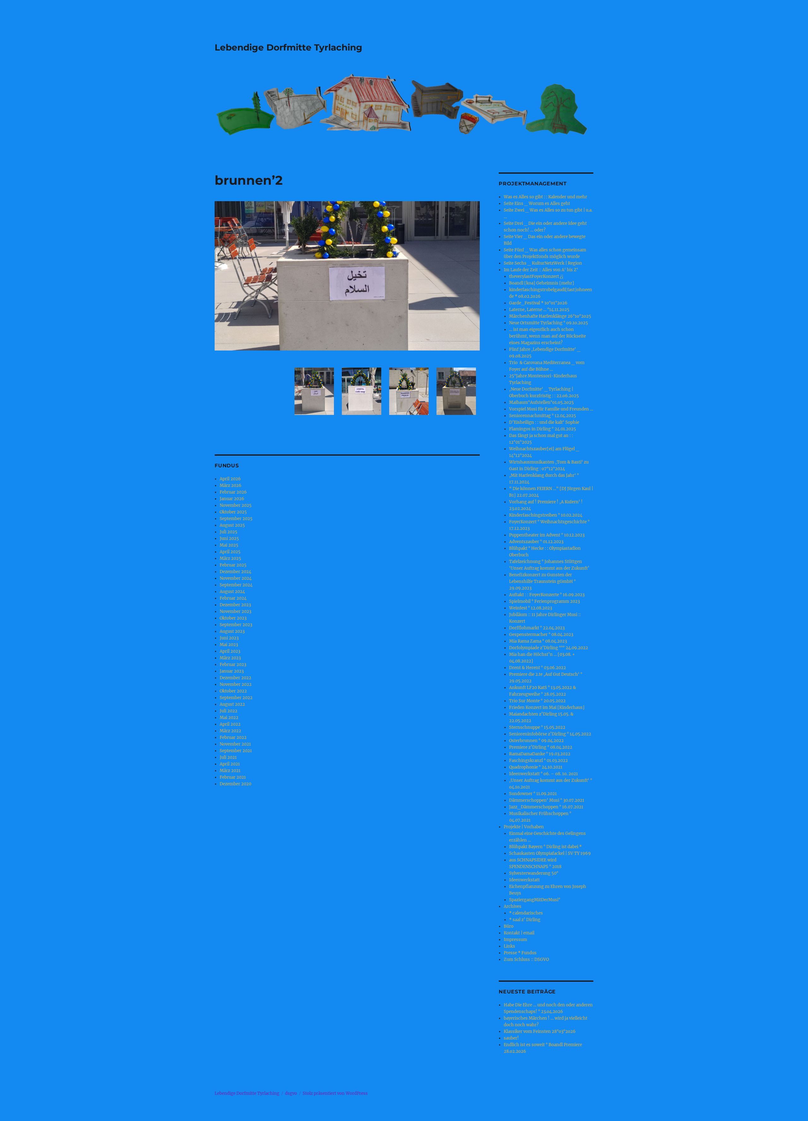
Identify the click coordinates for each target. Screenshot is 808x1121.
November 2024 (236, 578)
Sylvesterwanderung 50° (533, 873)
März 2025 (230, 558)
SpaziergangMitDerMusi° (534, 899)
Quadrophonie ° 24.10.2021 (535, 767)
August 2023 (232, 631)
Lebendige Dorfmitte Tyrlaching (288, 47)
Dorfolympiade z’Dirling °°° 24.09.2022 (548, 647)
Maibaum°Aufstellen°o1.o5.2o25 (541, 402)
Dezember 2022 (235, 677)
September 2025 (236, 518)
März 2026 (230, 485)
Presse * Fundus (520, 953)
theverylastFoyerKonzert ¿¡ (536, 276)
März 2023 (230, 658)
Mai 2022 (229, 717)
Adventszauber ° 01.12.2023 (536, 541)
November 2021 (235, 744)
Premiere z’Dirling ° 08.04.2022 (540, 747)
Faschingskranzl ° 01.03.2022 (538, 760)
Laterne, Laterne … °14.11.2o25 (539, 309)
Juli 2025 (228, 532)
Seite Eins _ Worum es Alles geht (537, 203)
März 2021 (230, 770)
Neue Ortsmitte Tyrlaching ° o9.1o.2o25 (548, 323)
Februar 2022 (233, 737)
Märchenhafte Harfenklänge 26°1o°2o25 (550, 316)
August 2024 (232, 591)
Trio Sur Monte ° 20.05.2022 (537, 701)
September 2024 (236, 585)
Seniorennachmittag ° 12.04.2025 (542, 415)
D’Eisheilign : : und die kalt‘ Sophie (544, 422)
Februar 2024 (233, 598)
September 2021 (236, 750)
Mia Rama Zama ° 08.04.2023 (538, 641)
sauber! (511, 1038)
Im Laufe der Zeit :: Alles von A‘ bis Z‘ (541, 270)
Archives (512, 906)
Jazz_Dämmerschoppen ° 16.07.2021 (546, 807)
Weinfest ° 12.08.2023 (530, 608)
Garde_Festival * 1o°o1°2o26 (538, 303)
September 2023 (236, 624)
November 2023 (235, 611)
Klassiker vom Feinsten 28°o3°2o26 (540, 1031)
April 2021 (230, 764)
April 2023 (230, 651)
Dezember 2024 (235, 571)
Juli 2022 (228, 711)
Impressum (515, 939)
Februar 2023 (233, 664)
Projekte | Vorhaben (524, 827)
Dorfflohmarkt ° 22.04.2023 (537, 628)
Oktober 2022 (233, 691)
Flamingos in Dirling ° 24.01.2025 (542, 429)
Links (509, 946)
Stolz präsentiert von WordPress (335, 1093)
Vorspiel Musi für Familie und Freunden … (551, 409)
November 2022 (236, 684)
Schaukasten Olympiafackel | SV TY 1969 (550, 853)
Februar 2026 (233, 492)
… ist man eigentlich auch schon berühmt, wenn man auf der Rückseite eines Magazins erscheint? (547, 336)
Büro (509, 926)
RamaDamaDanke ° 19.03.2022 (539, 754)
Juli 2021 (228, 757)
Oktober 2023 (233, 618)
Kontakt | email (519, 933)
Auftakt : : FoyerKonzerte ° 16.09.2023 (547, 594)
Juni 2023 (229, 638)
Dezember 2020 (235, 784)
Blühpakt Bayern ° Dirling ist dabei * (545, 846)
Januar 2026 (232, 498)
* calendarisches (526, 913)
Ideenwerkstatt (524, 880)
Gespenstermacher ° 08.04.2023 (541, 634)
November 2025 (236, 505)
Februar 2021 (233, 777)
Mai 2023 (229, 644)
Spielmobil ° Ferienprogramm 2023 (544, 601)
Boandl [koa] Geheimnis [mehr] (541, 283)
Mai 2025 (229, 545)
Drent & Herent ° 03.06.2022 (537, 667)
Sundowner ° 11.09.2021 (533, 793)
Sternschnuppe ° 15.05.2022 (537, 727)
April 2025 (230, 552)
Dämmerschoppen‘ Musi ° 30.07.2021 (546, 800)
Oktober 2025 (233, 512)
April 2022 (230, 724)
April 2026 (230, 479)
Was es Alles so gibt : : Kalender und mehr (545, 197)
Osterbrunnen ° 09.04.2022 (536, 740)
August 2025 (232, 525)
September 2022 (236, 697)
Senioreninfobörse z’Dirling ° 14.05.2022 (550, 734)
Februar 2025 (233, 565)
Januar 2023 (232, 671)
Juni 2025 (229, 538)
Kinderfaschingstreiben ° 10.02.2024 (545, 515)
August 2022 (232, 704)
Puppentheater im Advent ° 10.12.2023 (547, 535)
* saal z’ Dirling (524, 919)
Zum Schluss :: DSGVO (526, 959)
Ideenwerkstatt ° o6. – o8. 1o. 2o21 (543, 773)
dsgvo (291, 1093)
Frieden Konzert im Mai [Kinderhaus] (547, 707)
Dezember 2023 (235, 605)
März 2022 (230, 731)
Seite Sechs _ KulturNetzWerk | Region (543, 263)
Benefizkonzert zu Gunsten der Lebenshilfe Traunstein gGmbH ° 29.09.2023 (542, 581)
